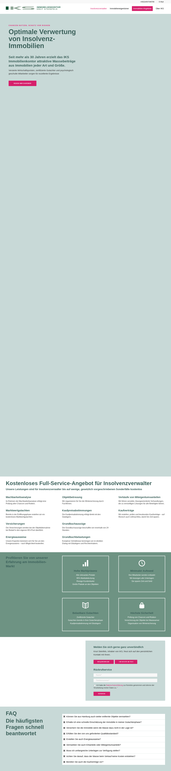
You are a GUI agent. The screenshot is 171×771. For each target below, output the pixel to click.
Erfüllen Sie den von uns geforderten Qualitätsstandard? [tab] (92, 733)
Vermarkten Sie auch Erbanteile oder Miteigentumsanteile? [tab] (93, 745)
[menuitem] (147, 1)
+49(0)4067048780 (147, 2)
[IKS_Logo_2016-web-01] (33, 8)
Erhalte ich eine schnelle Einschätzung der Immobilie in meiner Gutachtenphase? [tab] (104, 722)
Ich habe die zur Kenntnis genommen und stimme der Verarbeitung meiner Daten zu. (124, 686)
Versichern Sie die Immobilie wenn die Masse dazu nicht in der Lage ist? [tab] (99, 728)
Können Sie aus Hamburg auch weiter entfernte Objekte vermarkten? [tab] (98, 716)
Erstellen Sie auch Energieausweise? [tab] (83, 739)
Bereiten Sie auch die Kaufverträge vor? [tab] (84, 762)
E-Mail (161, 2)
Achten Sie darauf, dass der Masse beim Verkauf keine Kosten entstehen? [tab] (100, 756)
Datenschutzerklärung (114, 685)
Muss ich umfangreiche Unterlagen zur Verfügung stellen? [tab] (93, 750)
